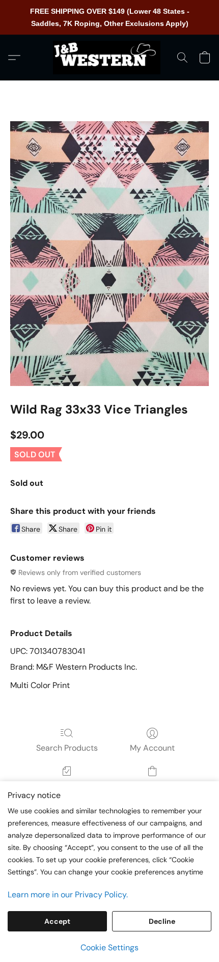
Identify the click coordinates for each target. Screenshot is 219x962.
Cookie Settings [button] (109, 947)
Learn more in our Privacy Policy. (68, 894)
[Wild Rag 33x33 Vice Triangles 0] (109, 253)
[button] (109, 57)
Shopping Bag (152, 785)
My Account (152, 748)
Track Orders (67, 785)
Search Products (67, 748)
